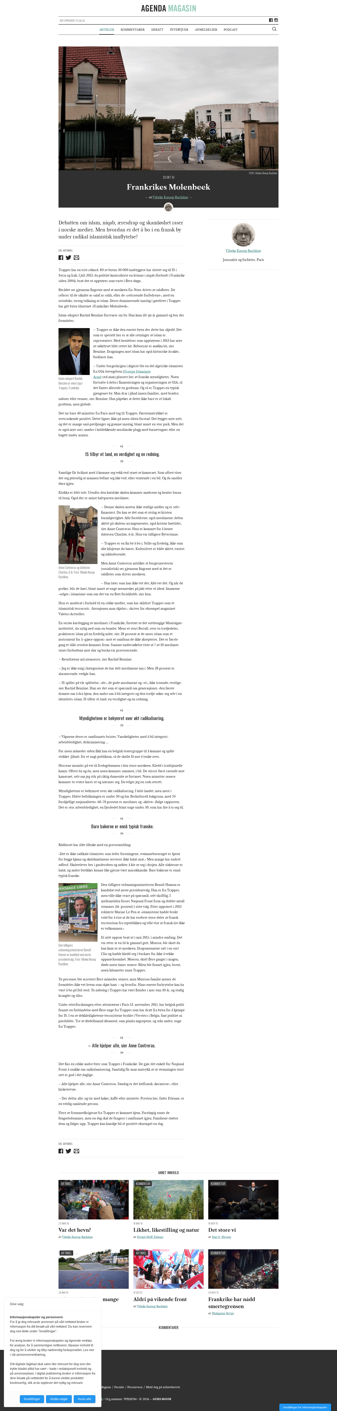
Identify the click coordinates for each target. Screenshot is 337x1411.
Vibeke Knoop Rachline (170, 197)
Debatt (157, 29)
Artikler (106, 29)
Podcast (231, 29)
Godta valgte (59, 1399)
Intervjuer (179, 29)
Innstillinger (32, 1399)
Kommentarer (133, 29)
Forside (119, 1387)
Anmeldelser (206, 29)
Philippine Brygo (223, 1313)
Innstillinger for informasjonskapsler (305, 1407)
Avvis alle (84, 1399)
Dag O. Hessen (221, 1237)
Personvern (135, 1387)
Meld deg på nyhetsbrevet (163, 1387)
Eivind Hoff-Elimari (150, 1237)
